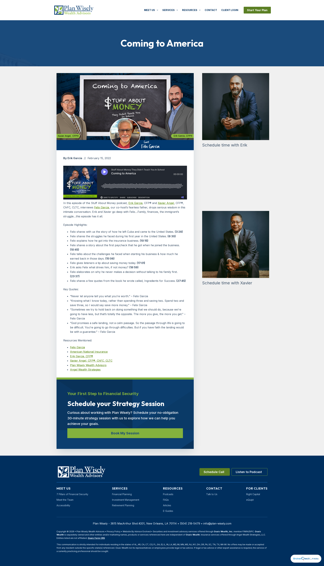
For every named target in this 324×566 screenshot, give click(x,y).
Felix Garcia (101, 207)
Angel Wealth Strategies (85, 369)
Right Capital (253, 494)
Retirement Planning (123, 505)
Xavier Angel (166, 203)
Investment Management (125, 499)
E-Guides (168, 510)
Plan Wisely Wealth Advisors (88, 365)
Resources (189, 10)
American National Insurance (89, 351)
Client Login (229, 10)
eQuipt (250, 499)
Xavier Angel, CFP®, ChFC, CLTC (91, 360)
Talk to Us (211, 494)
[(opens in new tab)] (306, 558)
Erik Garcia (135, 203)
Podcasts (168, 494)
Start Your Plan (257, 10)
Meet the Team (65, 499)
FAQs (166, 499)
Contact (211, 10)
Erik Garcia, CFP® (81, 356)
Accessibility (63, 505)
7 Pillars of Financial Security (72, 494)
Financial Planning (122, 494)
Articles (167, 505)
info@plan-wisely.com (217, 523)
